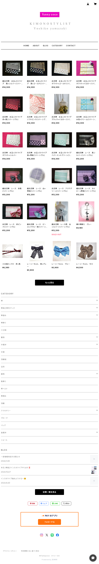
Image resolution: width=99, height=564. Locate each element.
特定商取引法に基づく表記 (30, 551)
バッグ (3, 425)
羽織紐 (3, 359)
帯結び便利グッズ (8, 308)
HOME (26, 46)
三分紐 (3, 330)
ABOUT (36, 46)
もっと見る (49, 282)
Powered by (47, 560)
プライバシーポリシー (10, 551)
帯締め (3, 396)
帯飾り (3, 323)
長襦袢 (3, 433)
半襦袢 (3, 345)
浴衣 (3, 367)
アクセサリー (6, 411)
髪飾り (3, 381)
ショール (4, 440)
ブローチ (4, 418)
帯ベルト (4, 389)
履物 (3, 374)
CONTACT (71, 46)
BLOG (45, 46)
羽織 (3, 403)
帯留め (3, 315)
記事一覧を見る (49, 492)
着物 (3, 337)
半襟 (3, 352)
